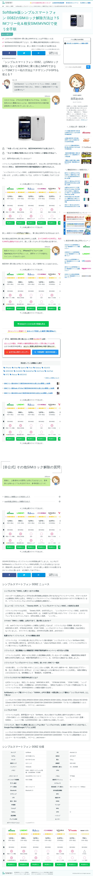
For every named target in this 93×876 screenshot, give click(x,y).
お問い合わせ (27, 874)
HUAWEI (19, 371)
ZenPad (49, 371)
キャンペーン (72, 2)
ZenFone (40, 371)
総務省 (33, 872)
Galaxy (38, 368)
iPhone (8, 368)
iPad (16, 368)
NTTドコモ (34, 874)
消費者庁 (51, 872)
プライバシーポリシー (18, 874)
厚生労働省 (46, 872)
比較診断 (59, 2)
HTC (7, 374)
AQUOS (46, 368)
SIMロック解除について (52, 378)
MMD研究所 (50, 874)
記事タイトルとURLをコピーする (53, 53)
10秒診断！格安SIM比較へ (47, 352)
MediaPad (29, 371)
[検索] (88, 66)
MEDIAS (23, 374)
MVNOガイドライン (39, 872)
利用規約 (27, 872)
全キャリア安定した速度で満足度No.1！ (41, 331)
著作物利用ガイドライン (19, 872)
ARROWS (9, 371)
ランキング (41, 2)
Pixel (30, 368)
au (37, 874)
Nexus (14, 374)
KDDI (39, 874)
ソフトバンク (44, 874)
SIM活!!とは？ (84, 120)
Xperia (23, 368)
